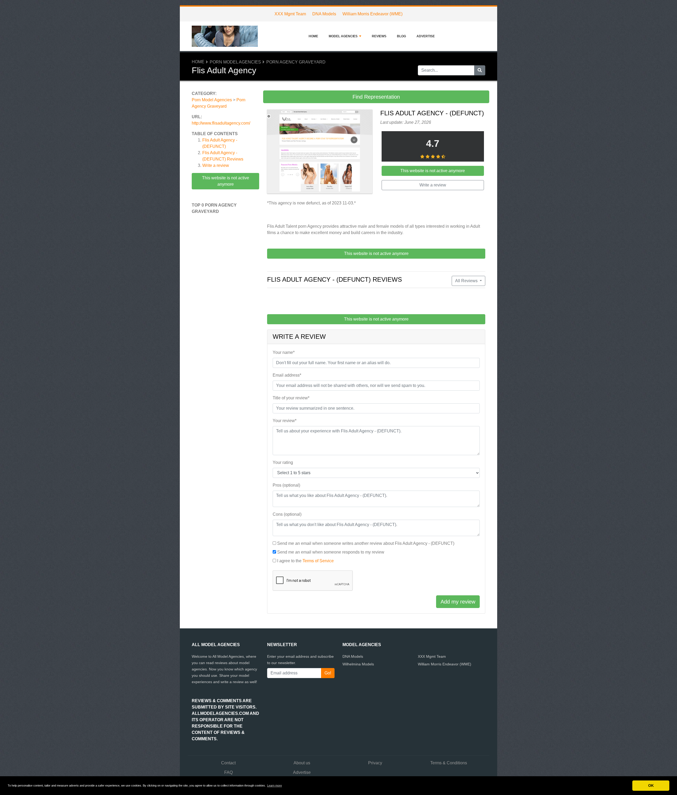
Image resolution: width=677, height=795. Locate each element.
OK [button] (651, 785)
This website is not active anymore (225, 181)
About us (302, 763)
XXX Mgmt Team (290, 14)
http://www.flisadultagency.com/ (221, 123)
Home (313, 36)
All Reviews (467, 280)
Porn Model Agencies (235, 62)
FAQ (228, 772)
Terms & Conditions (448, 763)
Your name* (284, 352)
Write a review (215, 165)
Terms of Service (318, 561)
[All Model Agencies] (225, 36)
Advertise (426, 36)
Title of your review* (291, 398)
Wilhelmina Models (358, 664)
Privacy (375, 763)
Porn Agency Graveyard (296, 62)
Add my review (458, 602)
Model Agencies (343, 36)
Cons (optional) (287, 514)
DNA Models (324, 14)
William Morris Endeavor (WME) (372, 14)
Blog (401, 36)
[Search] (479, 70)
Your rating (283, 462)
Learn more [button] (274, 785)
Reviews (379, 36)
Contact (228, 763)
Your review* (284, 420)
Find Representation (376, 97)
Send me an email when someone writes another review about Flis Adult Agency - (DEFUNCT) (365, 543)
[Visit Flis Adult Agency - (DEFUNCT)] (319, 152)
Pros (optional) (286, 485)
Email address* (287, 375)
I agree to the (305, 561)
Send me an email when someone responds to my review (330, 552)
